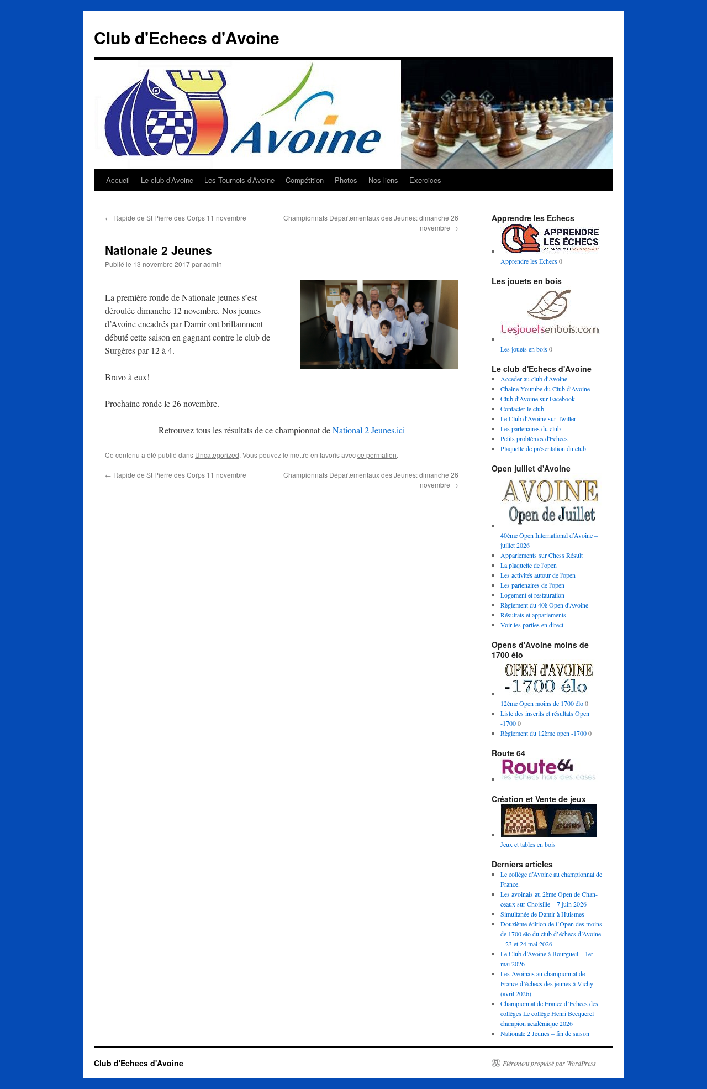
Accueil (118, 180)
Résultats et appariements (533, 614)
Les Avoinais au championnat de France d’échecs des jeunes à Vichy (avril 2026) (546, 983)
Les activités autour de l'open (538, 574)
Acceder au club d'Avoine (533, 378)
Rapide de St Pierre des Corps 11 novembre (175, 217)
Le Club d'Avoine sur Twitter (538, 418)
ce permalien (377, 454)
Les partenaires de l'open (532, 584)
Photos (346, 180)
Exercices (425, 180)
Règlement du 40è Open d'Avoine (544, 604)
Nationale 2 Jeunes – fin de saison (544, 1033)
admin (212, 264)
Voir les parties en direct (531, 624)
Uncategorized (217, 454)
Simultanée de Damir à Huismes (542, 913)
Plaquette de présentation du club (543, 448)
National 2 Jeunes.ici (369, 430)
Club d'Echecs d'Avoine (186, 37)
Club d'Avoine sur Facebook (537, 398)
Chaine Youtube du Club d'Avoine (545, 388)
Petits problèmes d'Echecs (534, 438)
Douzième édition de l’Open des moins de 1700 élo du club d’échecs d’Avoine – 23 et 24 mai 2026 (551, 933)
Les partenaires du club (530, 428)
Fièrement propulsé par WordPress (549, 1063)
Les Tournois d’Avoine (239, 180)
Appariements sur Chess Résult (541, 555)
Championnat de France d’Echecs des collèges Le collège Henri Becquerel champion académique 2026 (549, 1013)
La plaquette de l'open (528, 565)
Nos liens (383, 180)
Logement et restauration (532, 594)
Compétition (305, 180)
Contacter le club (522, 408)
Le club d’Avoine (167, 180)
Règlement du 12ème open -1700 (543, 733)
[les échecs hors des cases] (550, 778)
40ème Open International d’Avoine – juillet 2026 (549, 540)
